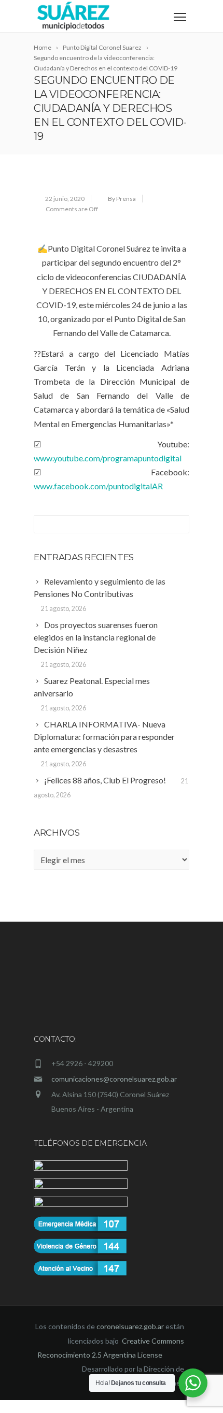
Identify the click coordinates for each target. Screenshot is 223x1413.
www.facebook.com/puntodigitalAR (98, 486)
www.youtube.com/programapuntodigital (108, 458)
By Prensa (122, 198)
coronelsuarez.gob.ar (130, 1339)
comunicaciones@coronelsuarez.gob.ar (114, 1078)
